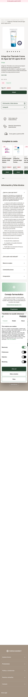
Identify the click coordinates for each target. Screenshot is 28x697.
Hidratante (3, 21)
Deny (14, 379)
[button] (14, 664)
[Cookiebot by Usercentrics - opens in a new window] (19, 317)
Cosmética (7, 20)
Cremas (21, 20)
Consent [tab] (5, 320)
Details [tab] (14, 320)
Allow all (14, 369)
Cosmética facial (15, 20)
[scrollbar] (13, 178)
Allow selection (14, 374)
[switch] (24, 352)
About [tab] (23, 320)
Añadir (7, 172)
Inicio (2, 20)
